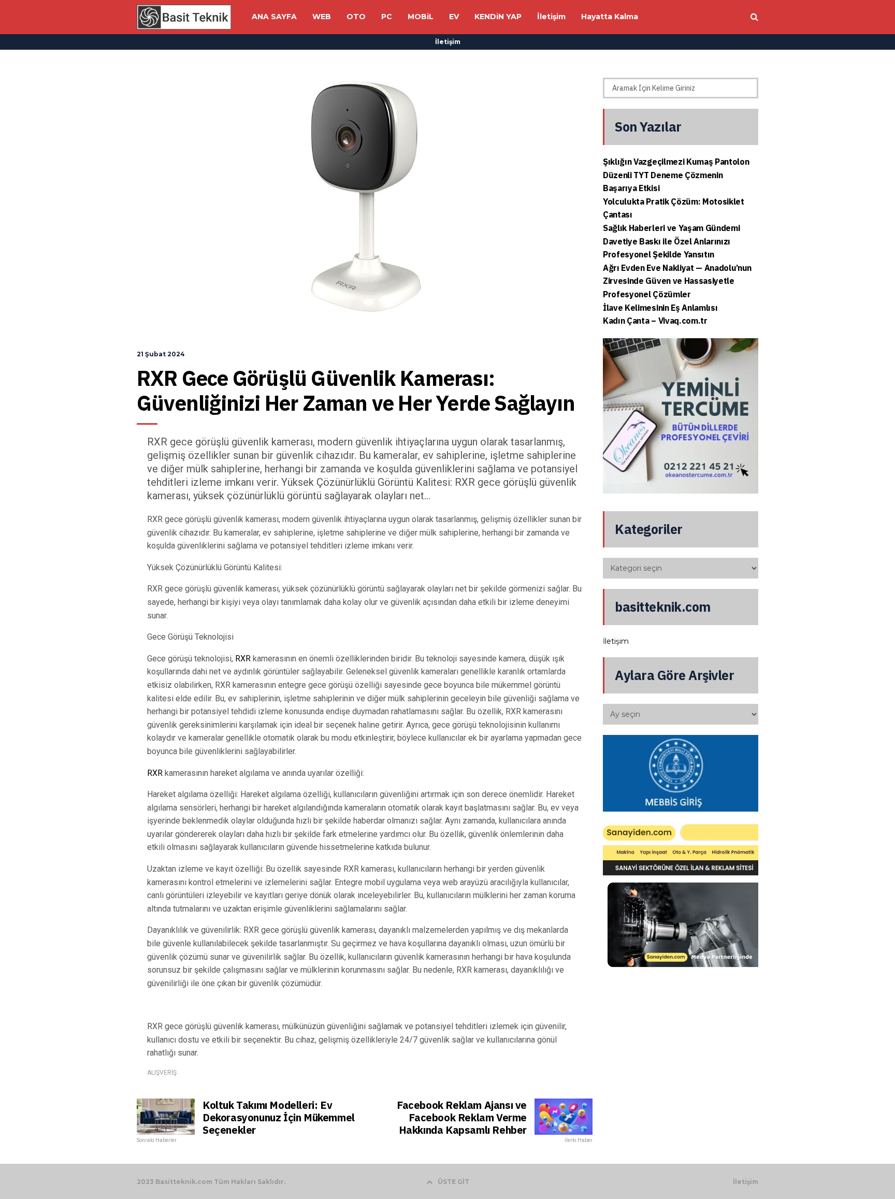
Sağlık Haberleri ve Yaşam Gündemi (671, 228)
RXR (243, 658)
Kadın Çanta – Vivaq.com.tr (655, 320)
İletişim (447, 42)
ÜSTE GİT (453, 1182)
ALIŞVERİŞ (162, 1072)
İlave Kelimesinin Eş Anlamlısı (660, 307)
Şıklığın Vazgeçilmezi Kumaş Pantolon (676, 161)
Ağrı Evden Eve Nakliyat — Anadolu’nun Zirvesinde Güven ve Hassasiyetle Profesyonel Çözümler (677, 281)
